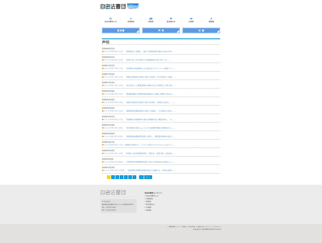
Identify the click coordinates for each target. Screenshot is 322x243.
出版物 (148, 207)
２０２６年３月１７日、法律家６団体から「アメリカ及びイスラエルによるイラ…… (138, 145)
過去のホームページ (204, 227)
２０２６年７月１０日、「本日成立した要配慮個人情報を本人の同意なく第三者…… (138, 85)
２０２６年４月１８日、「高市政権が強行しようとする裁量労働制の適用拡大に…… (138, 128)
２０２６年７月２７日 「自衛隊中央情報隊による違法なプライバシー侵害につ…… (138, 68)
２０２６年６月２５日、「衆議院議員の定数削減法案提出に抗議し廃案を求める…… (138, 94)
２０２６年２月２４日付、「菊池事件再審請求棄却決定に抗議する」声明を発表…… (138, 170)
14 (141, 177)
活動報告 (149, 199)
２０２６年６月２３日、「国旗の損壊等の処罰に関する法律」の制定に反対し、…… (138, 102)
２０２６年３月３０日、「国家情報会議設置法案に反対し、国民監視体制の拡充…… (138, 136)
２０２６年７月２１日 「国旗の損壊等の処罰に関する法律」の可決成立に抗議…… (138, 77)
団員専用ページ (174, 227)
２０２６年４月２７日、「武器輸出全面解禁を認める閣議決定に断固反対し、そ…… (138, 119)
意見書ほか (150, 204)
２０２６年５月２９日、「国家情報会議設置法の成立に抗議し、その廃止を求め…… (138, 111)
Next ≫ (148, 177)
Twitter (184, 227)
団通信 (148, 201)
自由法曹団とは (152, 196)
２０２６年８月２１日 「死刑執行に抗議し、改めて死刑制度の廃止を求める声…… (138, 51)
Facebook (192, 227)
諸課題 (148, 210)
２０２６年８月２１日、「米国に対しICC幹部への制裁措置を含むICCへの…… (136, 60)
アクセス (216, 227)
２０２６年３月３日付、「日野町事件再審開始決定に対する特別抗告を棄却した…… (138, 162)
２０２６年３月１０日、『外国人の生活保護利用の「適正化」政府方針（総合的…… (138, 153)
